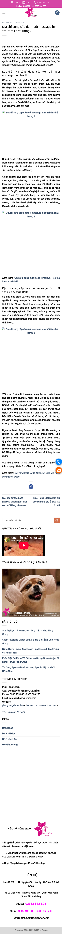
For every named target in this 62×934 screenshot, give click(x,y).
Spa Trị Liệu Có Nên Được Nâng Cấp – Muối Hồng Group (27, 632)
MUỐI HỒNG (7, 23)
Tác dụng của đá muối (13, 712)
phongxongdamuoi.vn (13, 705)
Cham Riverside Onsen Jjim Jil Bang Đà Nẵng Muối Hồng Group (30, 642)
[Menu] (4, 12)
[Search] (57, 12)
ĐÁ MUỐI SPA (18, 23)
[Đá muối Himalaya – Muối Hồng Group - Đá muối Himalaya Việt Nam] (31, 13)
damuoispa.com (48, 705)
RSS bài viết (8, 733)
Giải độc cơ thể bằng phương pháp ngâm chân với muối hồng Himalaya (14, 502)
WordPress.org (10, 744)
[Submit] (57, 520)
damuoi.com (32, 705)
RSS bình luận (9, 739)
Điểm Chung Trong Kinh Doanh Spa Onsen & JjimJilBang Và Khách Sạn (30, 651)
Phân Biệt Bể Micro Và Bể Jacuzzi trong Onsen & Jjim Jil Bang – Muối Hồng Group (30, 660)
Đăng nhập (7, 728)
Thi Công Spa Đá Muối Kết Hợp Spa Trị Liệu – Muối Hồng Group (28, 669)
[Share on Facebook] (31, 486)
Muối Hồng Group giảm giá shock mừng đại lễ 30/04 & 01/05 (46, 502)
